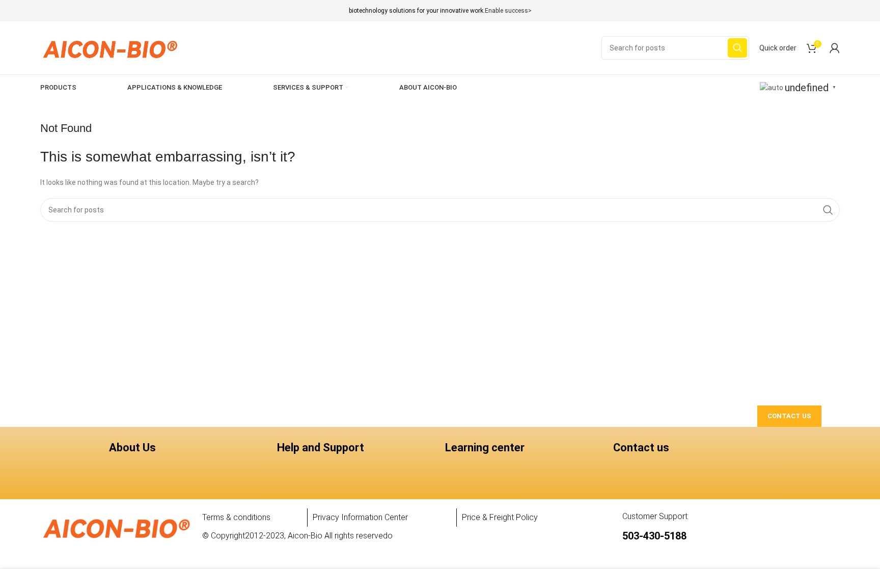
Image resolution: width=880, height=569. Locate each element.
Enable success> (508, 10)
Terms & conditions (236, 517)
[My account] (834, 48)
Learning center (485, 447)
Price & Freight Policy (500, 517)
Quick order (777, 48)
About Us (132, 447)
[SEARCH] (737, 48)
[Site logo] (109, 47)
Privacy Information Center (360, 517)
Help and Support (320, 447)
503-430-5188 (654, 536)
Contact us (641, 447)
